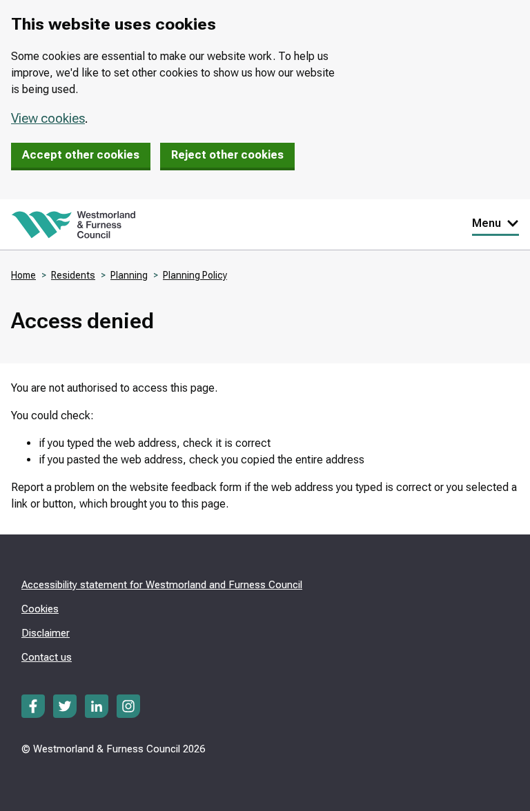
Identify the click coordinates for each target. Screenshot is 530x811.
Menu (486, 223)
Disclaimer (45, 633)
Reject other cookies (227, 154)
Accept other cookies (80, 154)
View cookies (48, 118)
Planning (129, 275)
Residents (73, 275)
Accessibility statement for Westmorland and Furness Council (161, 585)
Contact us (46, 657)
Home (23, 275)
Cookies (40, 609)
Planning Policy (195, 275)
